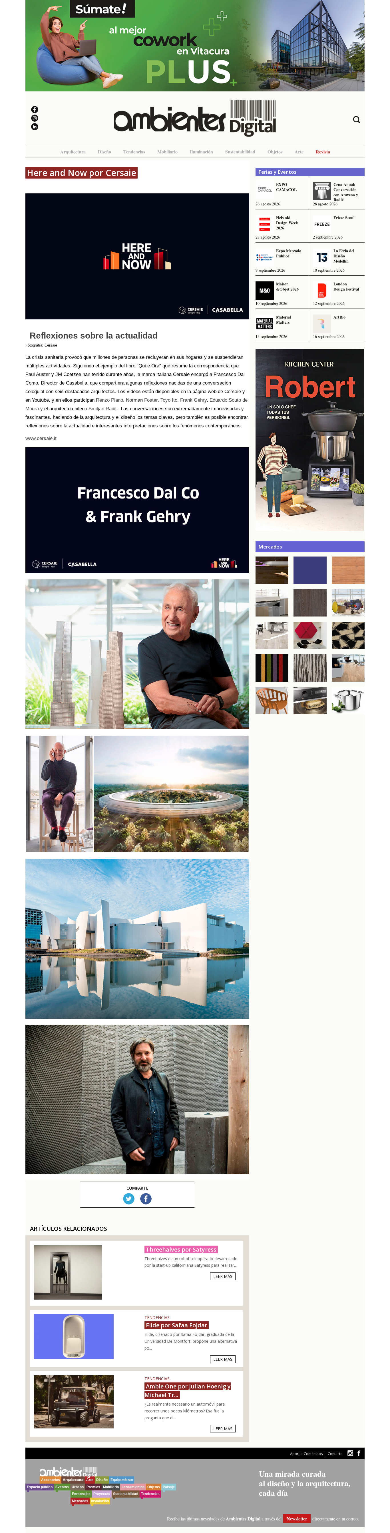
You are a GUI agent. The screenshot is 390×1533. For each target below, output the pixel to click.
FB (146, 1198)
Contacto (335, 1453)
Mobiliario (167, 151)
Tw (128, 1198)
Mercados (80, 1501)
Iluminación (201, 151)
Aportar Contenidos (306, 1453)
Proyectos (101, 1494)
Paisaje (169, 1487)
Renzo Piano (109, 400)
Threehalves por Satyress (181, 1249)
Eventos (62, 1487)
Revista (323, 151)
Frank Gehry (193, 400)
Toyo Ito (168, 400)
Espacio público (40, 1487)
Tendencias (134, 151)
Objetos (275, 151)
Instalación (100, 1501)
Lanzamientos (133, 1487)
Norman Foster (142, 400)
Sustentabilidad (240, 151)
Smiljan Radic (103, 408)
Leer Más (222, 1276)
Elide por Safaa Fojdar (176, 1325)
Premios (93, 1487)
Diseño (104, 151)
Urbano (78, 1487)
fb (359, 1453)
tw (350, 1453)
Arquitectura (73, 151)
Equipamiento (121, 1480)
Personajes (81, 1494)
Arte (299, 151)
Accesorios (50, 1480)
